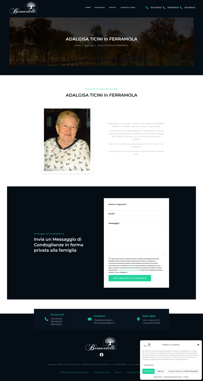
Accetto (148, 371)
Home (87, 7)
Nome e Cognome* (118, 204)
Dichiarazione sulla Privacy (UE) (74, 372)
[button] (198, 345)
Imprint (186, 376)
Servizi (112, 7)
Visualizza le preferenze (183, 371)
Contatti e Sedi (127, 7)
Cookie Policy (157, 376)
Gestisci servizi (149, 365)
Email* (112, 214)
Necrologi (100, 7)
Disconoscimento (135, 372)
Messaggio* (114, 223)
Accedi (131, 364)
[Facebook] (101, 354)
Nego (161, 371)
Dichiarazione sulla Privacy (173, 376)
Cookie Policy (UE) (101, 372)
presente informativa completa (128, 270)
